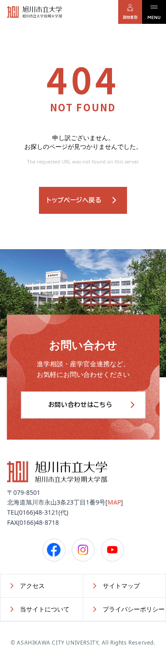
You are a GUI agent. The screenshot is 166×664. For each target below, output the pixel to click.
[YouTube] (112, 550)
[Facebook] (54, 550)
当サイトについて (44, 609)
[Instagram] (83, 550)
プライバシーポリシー (134, 609)
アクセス (32, 585)
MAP (114, 502)
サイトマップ (121, 585)
